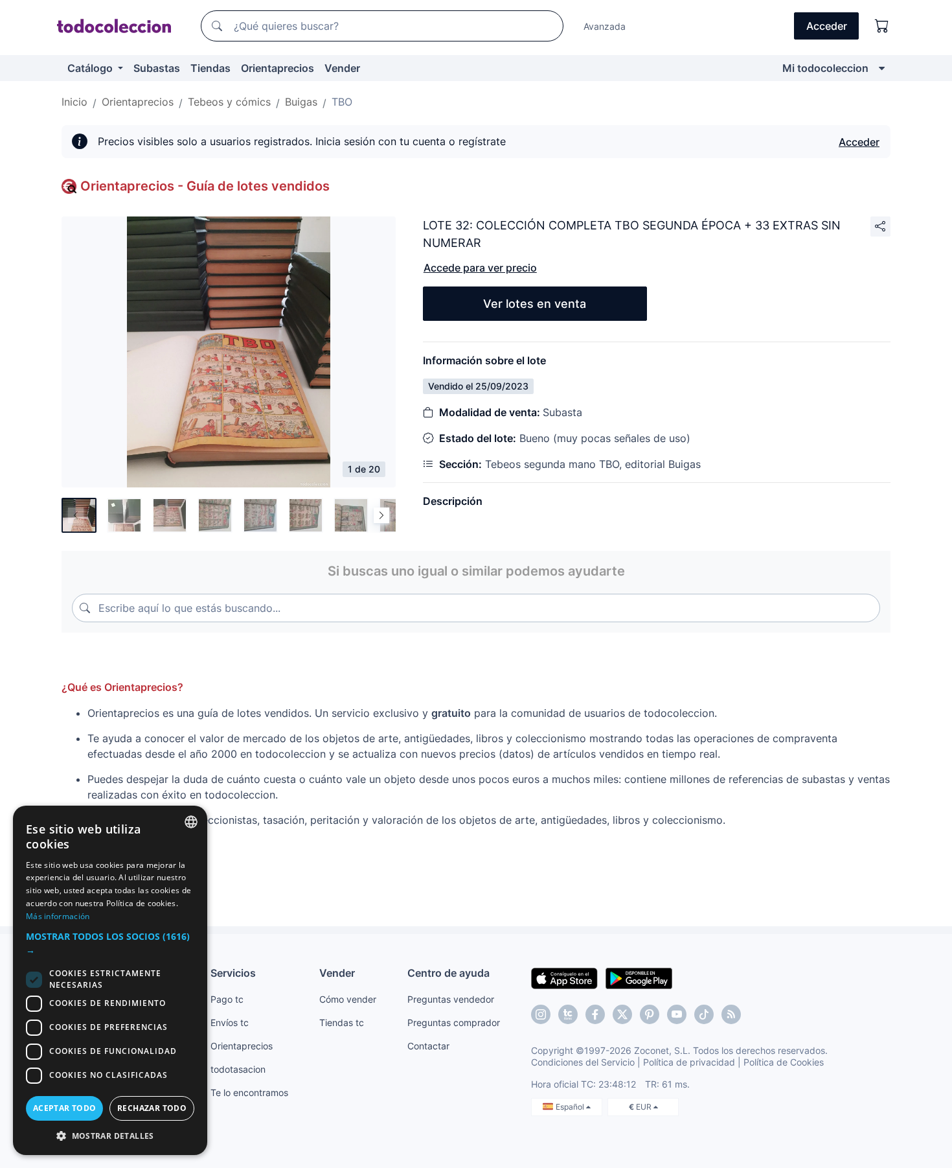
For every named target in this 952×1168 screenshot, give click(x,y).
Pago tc (227, 999)
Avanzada (605, 26)
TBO (342, 101)
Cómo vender (347, 999)
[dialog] (110, 980)
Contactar (428, 1045)
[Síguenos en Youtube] (676, 1014)
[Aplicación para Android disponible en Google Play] (639, 977)
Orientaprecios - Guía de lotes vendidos (205, 186)
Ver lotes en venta (534, 303)
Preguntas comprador (453, 1022)
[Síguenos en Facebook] (595, 1014)
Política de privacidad (689, 1062)
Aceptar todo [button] (64, 1108)
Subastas (156, 68)
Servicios (233, 972)
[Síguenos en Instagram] (540, 1014)
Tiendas (210, 68)
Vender (342, 68)
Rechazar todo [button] (152, 1108)
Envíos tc (229, 1022)
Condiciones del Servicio (583, 1062)
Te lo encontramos (249, 1092)
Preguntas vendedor (450, 999)
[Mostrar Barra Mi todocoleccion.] (882, 68)
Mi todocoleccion (825, 68)
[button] (110, 943)
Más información (58, 916)
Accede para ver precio (480, 267)
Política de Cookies (783, 1062)
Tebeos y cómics (229, 101)
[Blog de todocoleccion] (731, 1014)
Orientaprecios (277, 68)
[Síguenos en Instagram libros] (568, 1014)
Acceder (859, 141)
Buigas (301, 101)
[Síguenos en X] (622, 1014)
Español (571, 1107)
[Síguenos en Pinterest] (649, 1014)
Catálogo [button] (91, 68)
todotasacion (238, 1069)
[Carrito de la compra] (882, 26)
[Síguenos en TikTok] (704, 1014)
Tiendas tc (341, 1022)
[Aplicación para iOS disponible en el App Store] (564, 977)
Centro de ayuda (448, 972)
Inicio (74, 101)
